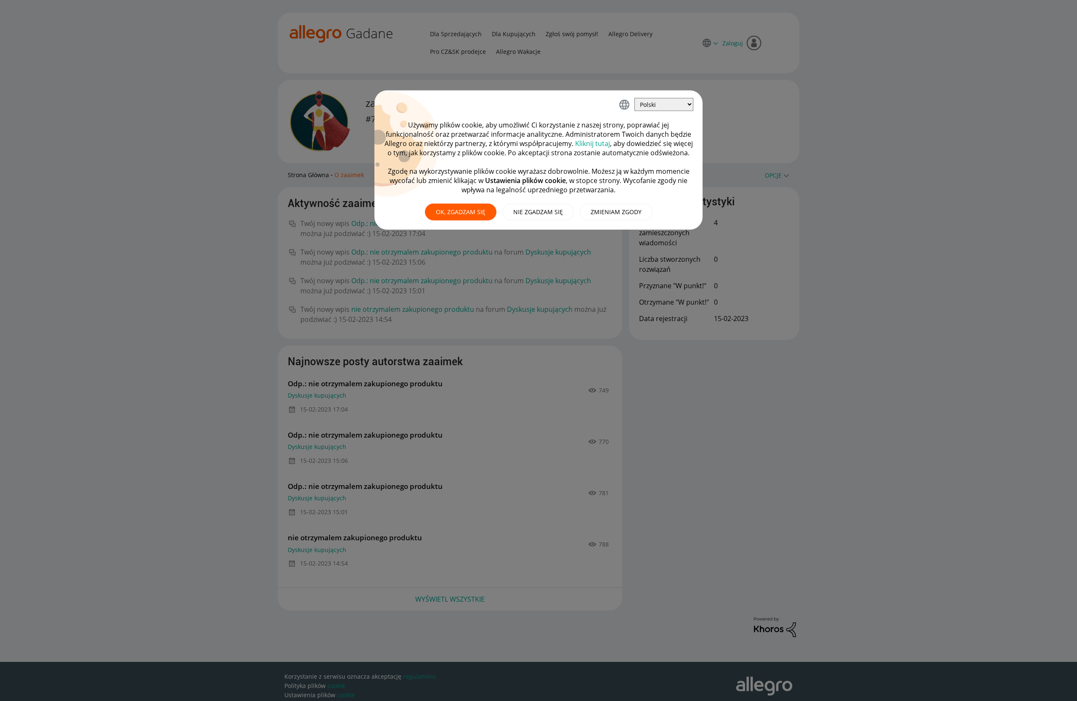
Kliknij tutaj (592, 143)
